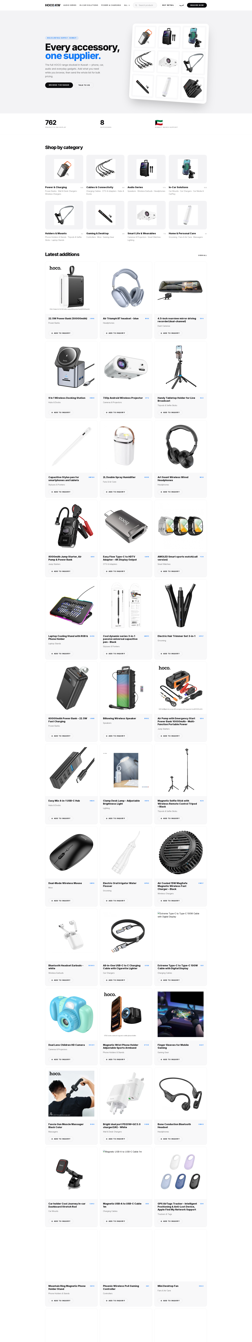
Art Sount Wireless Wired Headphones (173, 479)
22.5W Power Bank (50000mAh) (67, 318)
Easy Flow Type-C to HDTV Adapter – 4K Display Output (120, 558)
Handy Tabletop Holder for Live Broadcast (176, 399)
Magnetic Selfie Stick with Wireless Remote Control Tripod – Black (177, 803)
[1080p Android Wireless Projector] (168, 62)
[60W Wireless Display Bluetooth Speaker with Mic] (169, 37)
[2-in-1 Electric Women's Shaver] (167, 87)
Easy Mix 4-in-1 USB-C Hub (64, 800)
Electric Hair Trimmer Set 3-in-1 (176, 636)
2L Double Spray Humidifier (119, 477)
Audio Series (70, 5)
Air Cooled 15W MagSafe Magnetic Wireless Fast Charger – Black (172, 886)
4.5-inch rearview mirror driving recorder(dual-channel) (177, 320)
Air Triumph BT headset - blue (121, 318)
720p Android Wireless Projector (123, 398)
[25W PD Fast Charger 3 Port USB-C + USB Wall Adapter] (192, 88)
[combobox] (145, 5)
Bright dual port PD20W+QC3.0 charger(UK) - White (122, 1126)
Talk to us (84, 85)
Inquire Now (197, 5)
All (126, 5)
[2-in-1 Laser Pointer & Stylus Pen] (142, 86)
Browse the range (59, 85)
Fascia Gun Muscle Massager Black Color (66, 1126)
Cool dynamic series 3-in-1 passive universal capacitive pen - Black (120, 639)
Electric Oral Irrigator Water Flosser (119, 885)
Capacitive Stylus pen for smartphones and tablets (63, 479)
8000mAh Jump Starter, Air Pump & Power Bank (65, 558)
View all (202, 255)
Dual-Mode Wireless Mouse (65, 883)
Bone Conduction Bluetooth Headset (174, 1126)
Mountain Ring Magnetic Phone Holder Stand (67, 1287)
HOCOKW (52, 5)
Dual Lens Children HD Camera (66, 1045)
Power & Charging (111, 5)
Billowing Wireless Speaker (119, 718)
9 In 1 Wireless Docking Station (66, 398)
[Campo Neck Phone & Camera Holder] (193, 63)
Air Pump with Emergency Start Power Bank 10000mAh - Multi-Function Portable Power (176, 721)
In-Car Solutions (89, 5)
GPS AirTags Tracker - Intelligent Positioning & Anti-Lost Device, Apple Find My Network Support (177, 1206)
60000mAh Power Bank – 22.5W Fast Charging (67, 720)
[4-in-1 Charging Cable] (144, 61)
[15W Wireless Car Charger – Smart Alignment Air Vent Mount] (194, 38)
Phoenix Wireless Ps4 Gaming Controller (121, 1287)
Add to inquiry (62, 333)
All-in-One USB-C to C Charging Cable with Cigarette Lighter (121, 967)
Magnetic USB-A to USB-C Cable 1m (122, 1205)
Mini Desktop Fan (168, 1286)
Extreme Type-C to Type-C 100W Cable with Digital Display (178, 967)
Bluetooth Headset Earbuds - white (65, 967)
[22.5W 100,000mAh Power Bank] (145, 37)
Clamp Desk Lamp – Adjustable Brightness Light (121, 802)
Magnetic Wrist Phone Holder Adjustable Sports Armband (120, 1046)
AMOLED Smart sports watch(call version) (178, 558)
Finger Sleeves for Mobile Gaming (173, 1046)
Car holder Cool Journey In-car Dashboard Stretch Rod (66, 1205)
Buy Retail (168, 5)
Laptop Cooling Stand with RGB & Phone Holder (68, 637)
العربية (181, 5)
